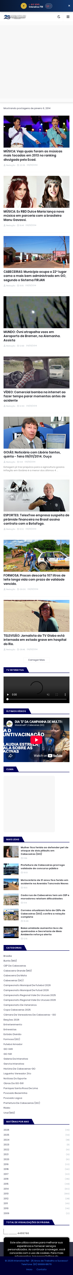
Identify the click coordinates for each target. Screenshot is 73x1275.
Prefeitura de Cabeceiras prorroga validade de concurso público (43, 866)
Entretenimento (13, 1024)
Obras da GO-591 (14, 1083)
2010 (36, 1208)
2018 (36, 1169)
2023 (36, 1144)
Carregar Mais (36, 660)
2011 (36, 1203)
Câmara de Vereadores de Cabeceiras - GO (30, 1014)
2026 (36, 1129)
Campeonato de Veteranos (20, 1005)
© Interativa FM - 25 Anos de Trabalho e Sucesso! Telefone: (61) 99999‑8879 (36, 1262)
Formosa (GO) (12, 1039)
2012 (36, 1198)
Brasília (8, 956)
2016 (36, 1179)
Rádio (7, 1107)
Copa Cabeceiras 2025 (17, 1009)
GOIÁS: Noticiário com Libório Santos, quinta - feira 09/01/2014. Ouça (32, 454)
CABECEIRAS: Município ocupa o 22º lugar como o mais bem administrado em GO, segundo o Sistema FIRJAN (35, 276)
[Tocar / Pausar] (24, 6)
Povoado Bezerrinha (15, 1093)
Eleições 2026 (11, 1019)
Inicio (29, 1269)
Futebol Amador (13, 1044)
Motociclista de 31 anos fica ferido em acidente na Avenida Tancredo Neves (44, 882)
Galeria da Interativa (16, 1058)
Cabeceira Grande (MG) (18, 970)
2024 (36, 1139)
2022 (36, 1149)
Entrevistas (10, 1029)
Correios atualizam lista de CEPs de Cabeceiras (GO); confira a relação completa (43, 913)
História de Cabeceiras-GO (19, 1068)
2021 (36, 1154)
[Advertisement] (36, 61)
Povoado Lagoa (13, 1098)
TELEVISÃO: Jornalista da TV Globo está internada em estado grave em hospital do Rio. (35, 640)
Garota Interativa (14, 1063)
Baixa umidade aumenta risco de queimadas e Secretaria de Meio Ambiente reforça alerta (42, 931)
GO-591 (8, 1054)
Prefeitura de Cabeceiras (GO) (22, 1103)
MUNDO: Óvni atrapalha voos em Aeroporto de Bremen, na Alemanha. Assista (32, 336)
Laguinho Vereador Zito (17, 1073)
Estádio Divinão (12, 1034)
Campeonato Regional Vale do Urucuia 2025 (30, 995)
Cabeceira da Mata (15, 975)
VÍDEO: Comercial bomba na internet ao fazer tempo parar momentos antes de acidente (35, 396)
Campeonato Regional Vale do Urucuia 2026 (30, 1000)
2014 (36, 1188)
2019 (36, 1164)
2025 (36, 1134)
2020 (36, 1159)
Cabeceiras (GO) (14, 980)
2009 (36, 1213)
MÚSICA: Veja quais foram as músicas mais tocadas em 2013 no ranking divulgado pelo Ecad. (33, 155)
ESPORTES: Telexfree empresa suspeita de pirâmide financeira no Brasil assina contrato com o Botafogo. (36, 519)
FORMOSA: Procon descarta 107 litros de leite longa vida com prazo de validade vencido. (34, 579)
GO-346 (8, 1049)
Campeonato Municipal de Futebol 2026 (27, 985)
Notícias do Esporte (15, 1078)
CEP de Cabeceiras (15, 965)
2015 (36, 1183)
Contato (41, 1269)
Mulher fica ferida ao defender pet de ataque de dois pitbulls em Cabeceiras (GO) (44, 851)
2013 (36, 1193)
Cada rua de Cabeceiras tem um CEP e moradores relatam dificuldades (45, 897)
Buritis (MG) (10, 960)
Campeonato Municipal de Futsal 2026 (26, 990)
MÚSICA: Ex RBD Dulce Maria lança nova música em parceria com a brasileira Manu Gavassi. (34, 216)
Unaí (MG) (9, 1112)
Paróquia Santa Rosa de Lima (21, 1088)
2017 (36, 1174)
